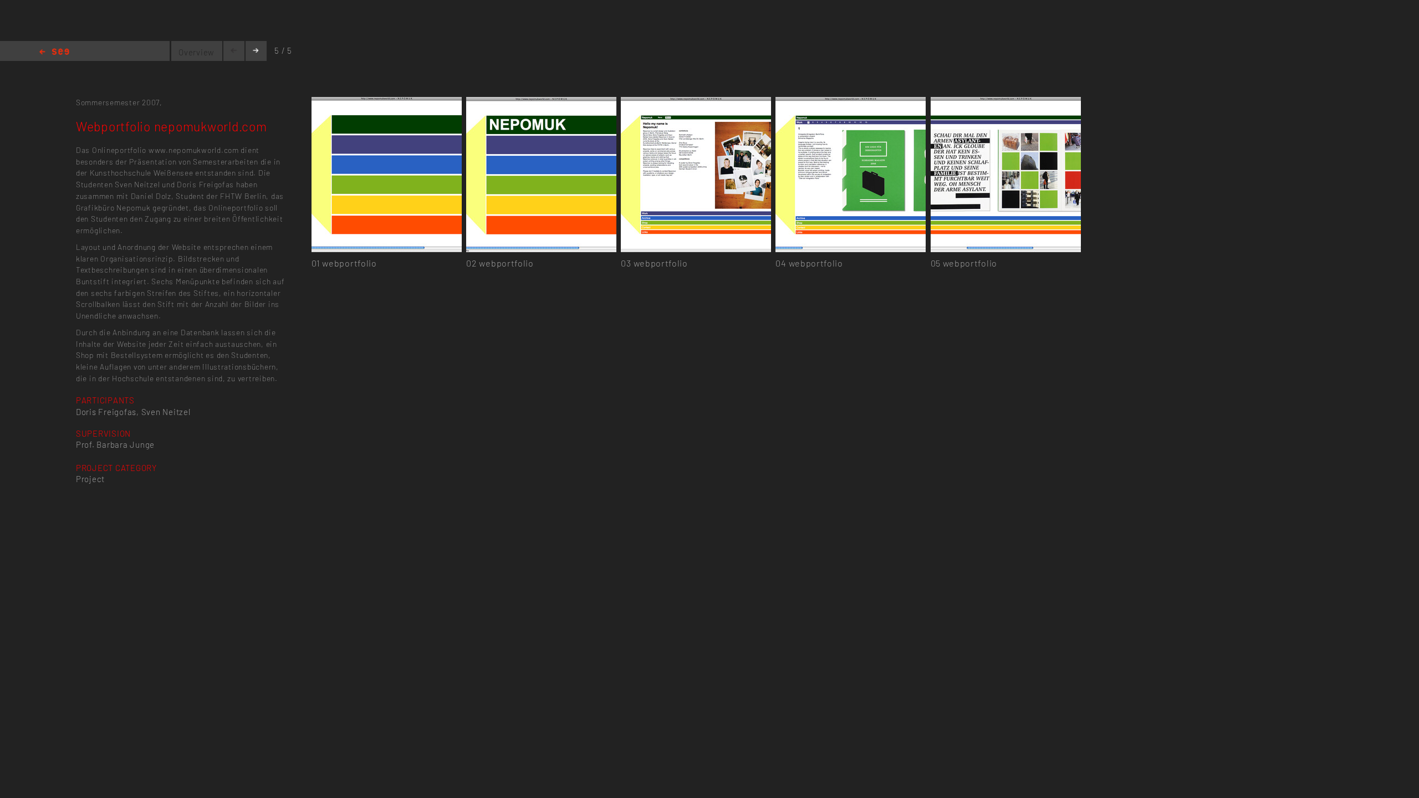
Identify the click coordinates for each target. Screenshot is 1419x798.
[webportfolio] (387, 103)
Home (54, 52)
